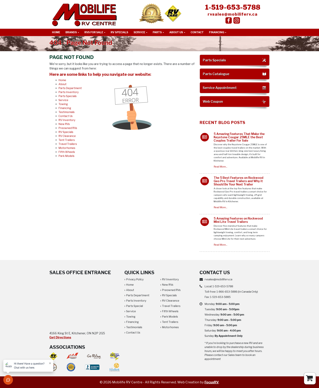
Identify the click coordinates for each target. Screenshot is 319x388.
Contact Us (65, 116)
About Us (176, 32)
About (62, 84)
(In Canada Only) (237, 291)
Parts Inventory (68, 92)
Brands (71, 32)
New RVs (64, 124)
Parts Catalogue (216, 74)
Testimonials (66, 112)
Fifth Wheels (66, 152)
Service (140, 32)
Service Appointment (220, 88)
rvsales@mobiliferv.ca (233, 14)
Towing (63, 104)
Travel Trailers (67, 144)
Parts (157, 32)
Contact (197, 32)
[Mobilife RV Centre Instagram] (236, 20)
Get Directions (60, 337)
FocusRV (212, 382)
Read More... (220, 166)
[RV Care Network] (173, 13)
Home (56, 32)
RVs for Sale (94, 32)
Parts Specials (67, 96)
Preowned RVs (67, 128)
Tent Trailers (66, 140)
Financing (217, 32)
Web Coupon (213, 102)
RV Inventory (66, 120)
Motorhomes (66, 148)
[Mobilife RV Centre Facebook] (228, 20)
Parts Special (134, 306)
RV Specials (119, 32)
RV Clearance (67, 136)
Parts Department (70, 88)
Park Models (66, 156)
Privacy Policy (135, 279)
